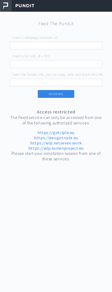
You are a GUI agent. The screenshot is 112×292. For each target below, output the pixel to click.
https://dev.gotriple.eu (56, 137)
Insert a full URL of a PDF (31, 56)
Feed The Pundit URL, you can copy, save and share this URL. (58, 74)
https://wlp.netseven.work (56, 142)
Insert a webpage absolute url (35, 37)
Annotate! (56, 94)
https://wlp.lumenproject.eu (56, 148)
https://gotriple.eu (56, 132)
